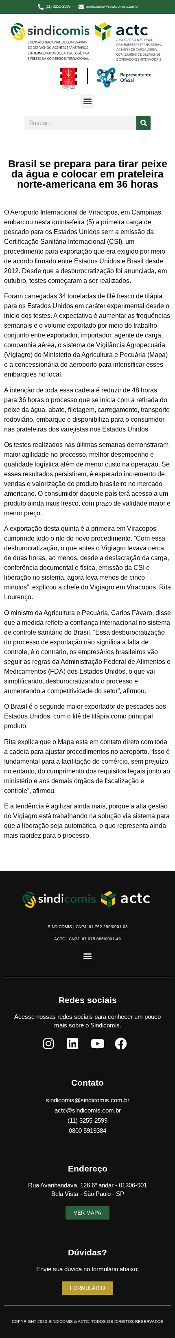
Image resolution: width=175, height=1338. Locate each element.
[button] (87, 101)
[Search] (143, 123)
